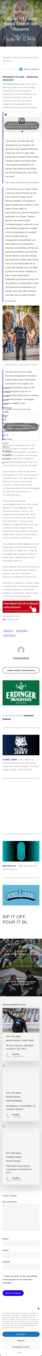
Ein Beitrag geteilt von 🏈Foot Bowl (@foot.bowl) (22, 131)
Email (6, 1250)
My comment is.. (10, 1202)
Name (6, 1239)
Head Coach (8, 631)
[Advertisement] (21, 806)
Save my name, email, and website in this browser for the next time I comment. (20, 1279)
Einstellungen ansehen (21, 1347)
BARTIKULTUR (9, 866)
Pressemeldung (22, 36)
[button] (38, 1309)
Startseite (7, 57)
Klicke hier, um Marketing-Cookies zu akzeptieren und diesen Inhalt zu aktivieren (21, 125)
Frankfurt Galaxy (14, 1157)
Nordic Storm (28, 1040)
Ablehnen (21, 1341)
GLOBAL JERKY (10, 760)
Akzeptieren (21, 1334)
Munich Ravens (21, 12)
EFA (8, 1036)
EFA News (16, 1036)
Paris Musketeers (14, 1101)
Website (6, 1262)
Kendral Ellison (21, 631)
